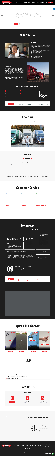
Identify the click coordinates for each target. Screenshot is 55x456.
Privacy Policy (48, 444)
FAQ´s (38, 2)
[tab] (27, 367)
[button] (47, 2)
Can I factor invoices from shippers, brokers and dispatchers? (17, 376)
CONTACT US (42, 2)
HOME (16, 2)
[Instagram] (27, 449)
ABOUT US (25, 2)
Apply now (16, 23)
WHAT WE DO (20, 2)
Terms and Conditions (48, 446)
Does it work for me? (10, 370)
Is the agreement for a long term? (12, 378)
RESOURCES (33, 2)
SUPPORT (29, 2)
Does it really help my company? (12, 372)
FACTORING (19, 38)
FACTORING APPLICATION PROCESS (27, 38)
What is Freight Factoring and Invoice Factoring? (15, 368)
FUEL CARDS (35, 38)
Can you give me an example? (12, 374)
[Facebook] (25, 449)
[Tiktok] (29, 449)
